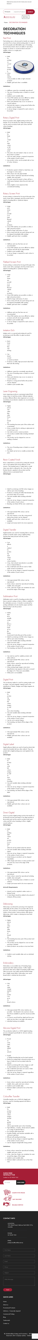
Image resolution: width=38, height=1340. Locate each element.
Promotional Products (9, 1308)
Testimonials (6, 1320)
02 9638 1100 (5, 7)
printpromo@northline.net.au (15, 1243)
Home (6, 22)
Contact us (6, 1323)
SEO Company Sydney (19, 1336)
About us (5, 1305)
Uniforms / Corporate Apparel (12, 1311)
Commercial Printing (8, 1314)
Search (30, 12)
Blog (4, 1317)
